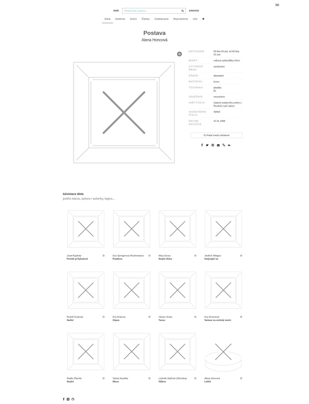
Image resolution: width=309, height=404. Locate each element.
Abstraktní (219, 75)
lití (215, 90)
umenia (194, 10)
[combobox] (154, 11)
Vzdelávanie (161, 19)
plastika (217, 87)
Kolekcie (120, 19)
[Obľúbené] (203, 19)
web (116, 10)
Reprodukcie (180, 19)
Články (146, 19)
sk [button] (277, 5)
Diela (108, 19)
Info (195, 19)
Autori (133, 19)
